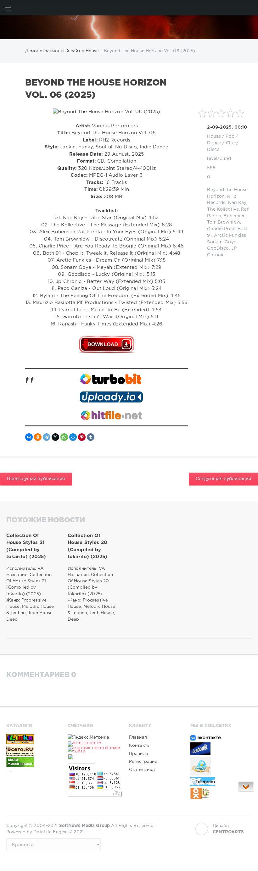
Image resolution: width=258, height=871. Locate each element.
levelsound (219, 159)
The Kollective (223, 209)
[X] (55, 437)
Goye (230, 242)
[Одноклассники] (38, 437)
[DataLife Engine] (129, 27)
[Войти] (250, 7)
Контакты (139, 745)
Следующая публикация (223, 479)
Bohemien (234, 216)
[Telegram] (46, 437)
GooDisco (218, 248)
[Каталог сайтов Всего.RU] (33, 750)
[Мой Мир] (73, 437)
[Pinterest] (82, 437)
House (214, 136)
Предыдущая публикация (36, 479)
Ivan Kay (237, 203)
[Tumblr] (90, 437)
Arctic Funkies (230, 235)
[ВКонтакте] (29, 437)
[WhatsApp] (64, 437)
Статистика (142, 770)
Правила (138, 754)
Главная (138, 737)
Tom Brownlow (223, 222)
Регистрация (143, 761)
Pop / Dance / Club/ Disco (222, 143)
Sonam (214, 242)
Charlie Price (221, 229)
